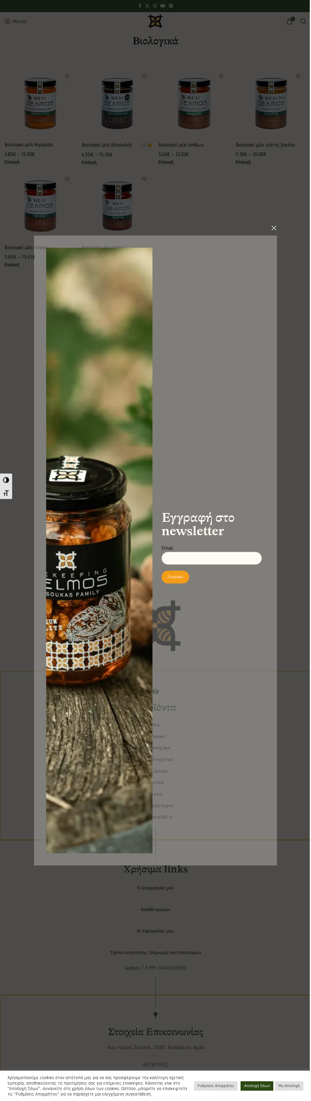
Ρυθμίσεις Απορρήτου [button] (216, 1085)
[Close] (274, 228)
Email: (167, 548)
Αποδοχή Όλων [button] (257, 1085)
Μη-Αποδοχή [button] (289, 1085)
